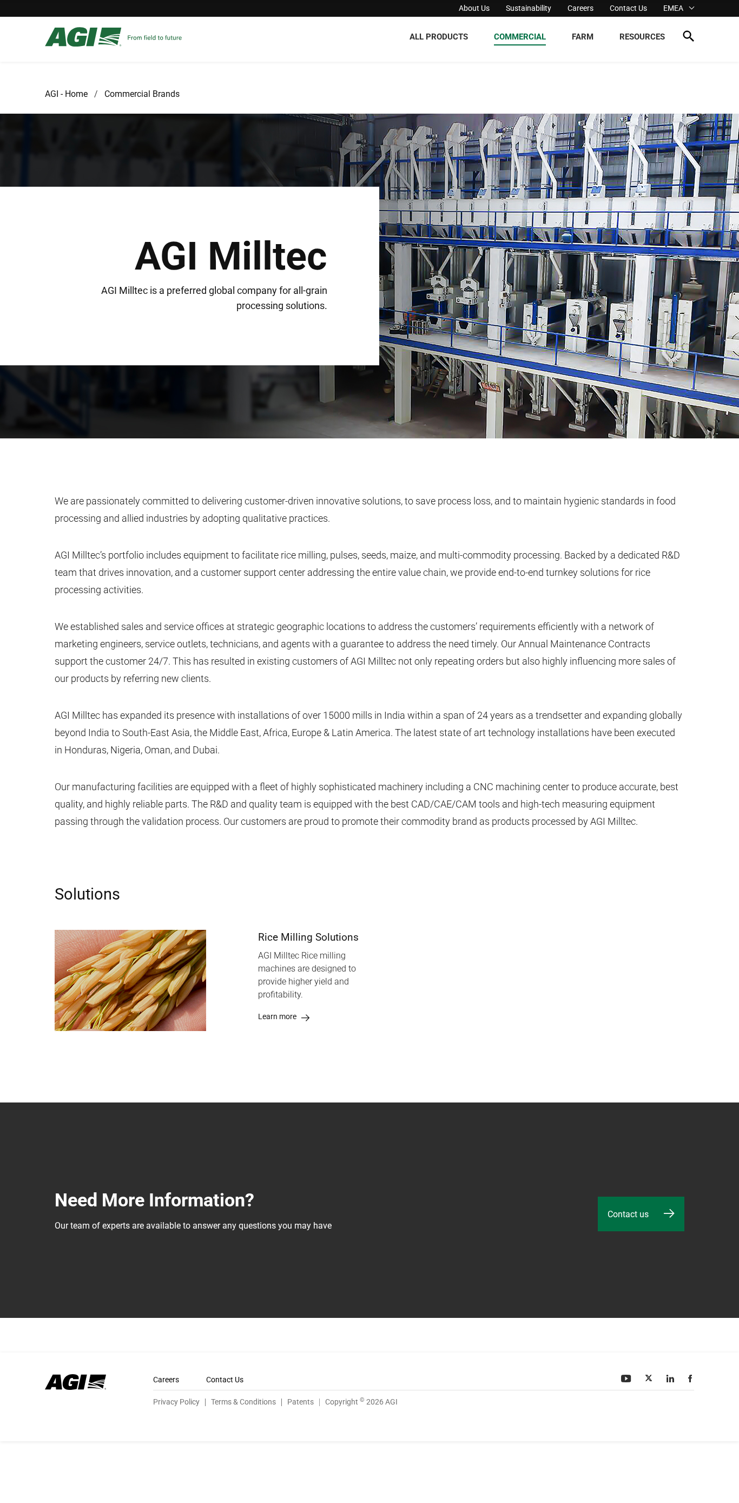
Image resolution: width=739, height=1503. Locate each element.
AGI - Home (66, 94)
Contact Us (628, 8)
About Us (474, 8)
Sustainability (528, 8)
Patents (300, 1401)
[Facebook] (691, 1378)
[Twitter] (650, 1378)
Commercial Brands (142, 94)
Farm (582, 37)
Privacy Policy (176, 1401)
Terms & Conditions (243, 1401)
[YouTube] (627, 1378)
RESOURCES (642, 37)
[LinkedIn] (671, 1378)
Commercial (520, 37)
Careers (580, 8)
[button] (688, 38)
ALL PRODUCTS (439, 37)
